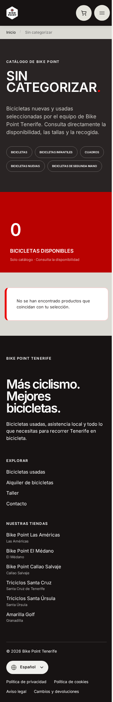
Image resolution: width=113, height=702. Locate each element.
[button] (84, 13)
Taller (12, 493)
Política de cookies (71, 681)
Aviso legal (16, 691)
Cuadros (92, 152)
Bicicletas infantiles (56, 152)
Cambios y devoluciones (56, 691)
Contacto (16, 504)
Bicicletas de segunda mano (74, 166)
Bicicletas (19, 152)
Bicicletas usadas (25, 472)
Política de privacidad (26, 681)
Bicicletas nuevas (25, 166)
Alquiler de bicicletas (29, 483)
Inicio (11, 32)
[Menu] (102, 13)
